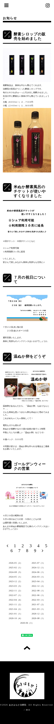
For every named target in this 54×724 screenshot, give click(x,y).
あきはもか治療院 (17, 705)
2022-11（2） (15, 591)
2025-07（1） (38, 563)
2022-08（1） (38, 591)
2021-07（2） (38, 604)
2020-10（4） (15, 618)
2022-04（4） (15, 600)
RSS (28, 710)
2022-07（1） (15, 595)
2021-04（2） (15, 609)
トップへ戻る (27, 648)
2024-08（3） (15, 572)
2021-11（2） (15, 604)
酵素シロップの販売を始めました (30, 36)
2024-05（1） (15, 577)
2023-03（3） (15, 586)
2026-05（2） (15, 563)
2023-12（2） (15, 581)
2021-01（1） (15, 614)
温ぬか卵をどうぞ (30, 356)
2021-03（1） (38, 609)
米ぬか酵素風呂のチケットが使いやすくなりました (30, 191)
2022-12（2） (38, 586)
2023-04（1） (38, 581)
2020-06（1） (27, 623)
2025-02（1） (15, 568)
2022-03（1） (38, 600)
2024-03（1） (38, 577)
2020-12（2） (38, 614)
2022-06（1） (38, 595)
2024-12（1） (38, 568)
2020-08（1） (38, 618)
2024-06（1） (38, 572)
